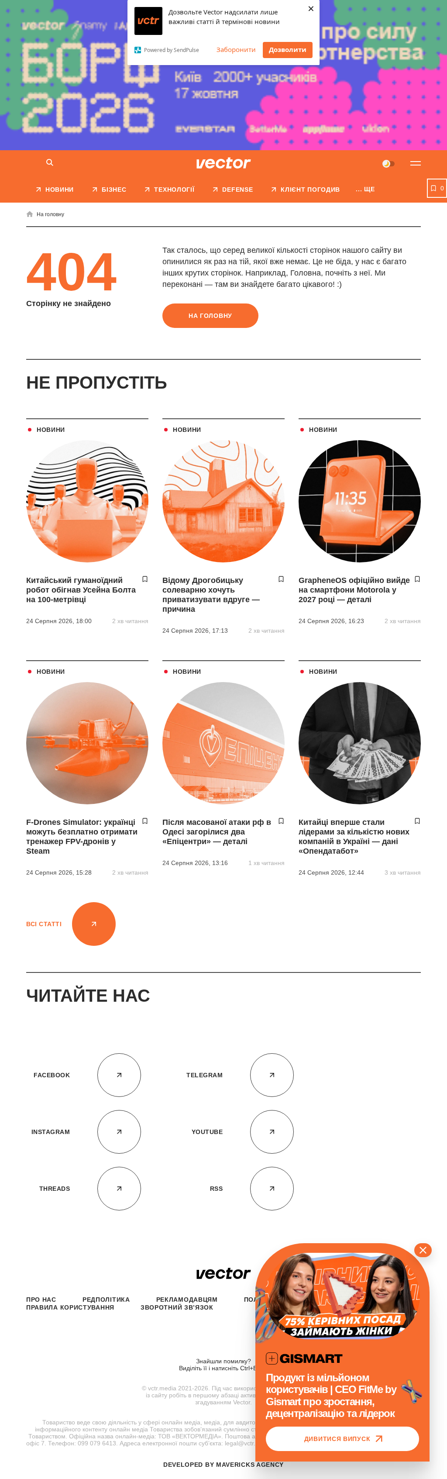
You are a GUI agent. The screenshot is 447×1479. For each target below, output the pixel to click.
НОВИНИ (51, 429)
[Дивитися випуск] (342, 1296)
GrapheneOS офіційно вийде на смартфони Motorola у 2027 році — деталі (354, 590)
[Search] (50, 163)
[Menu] (415, 163)
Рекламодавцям (187, 1299)
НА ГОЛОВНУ (210, 315)
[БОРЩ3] (223, 75)
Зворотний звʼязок (177, 1307)
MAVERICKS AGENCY (250, 1464)
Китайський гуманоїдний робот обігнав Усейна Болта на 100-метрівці (81, 590)
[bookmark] (144, 579)
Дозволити (287, 49)
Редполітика (106, 1299)
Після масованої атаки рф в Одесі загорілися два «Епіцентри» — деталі (216, 832)
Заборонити (236, 49)
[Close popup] (423, 1250)
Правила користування (70, 1307)
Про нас (41, 1299)
